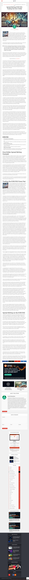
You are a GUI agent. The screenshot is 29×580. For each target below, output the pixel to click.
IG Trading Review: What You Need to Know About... (16, 547)
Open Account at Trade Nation (14, 447)
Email (11, 424)
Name (3, 424)
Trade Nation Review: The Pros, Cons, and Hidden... (16, 458)
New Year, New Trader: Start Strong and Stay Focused (16, 551)
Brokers (15, 456)
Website (20, 424)
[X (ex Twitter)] (11, 575)
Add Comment (10, 10)
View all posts (4, 411)
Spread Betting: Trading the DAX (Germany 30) (16, 558)
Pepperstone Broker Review (16, 461)
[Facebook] (13, 575)
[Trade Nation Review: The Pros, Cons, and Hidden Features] (12, 457)
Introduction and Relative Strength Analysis (16, 554)
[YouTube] (9, 575)
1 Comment (14, 552)
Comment (3, 417)
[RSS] (15, 575)
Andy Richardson (15, 10)
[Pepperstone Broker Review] (12, 461)
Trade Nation (18, 58)
